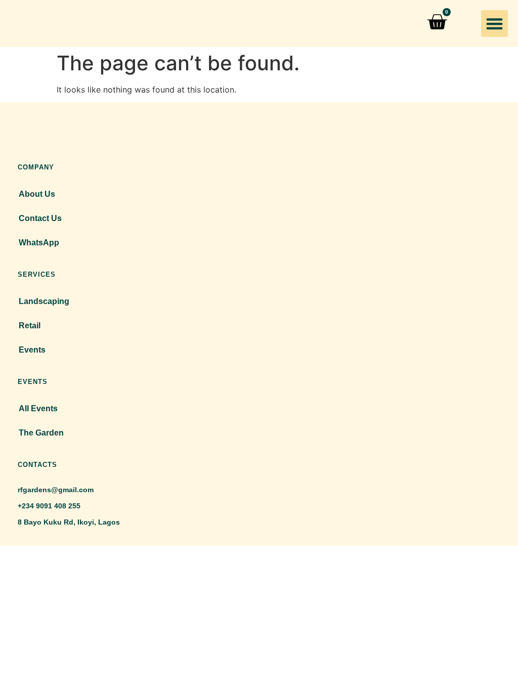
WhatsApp (39, 242)
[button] (494, 23)
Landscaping (44, 301)
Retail (29, 325)
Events (32, 350)
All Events (38, 408)
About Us (37, 194)
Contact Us (40, 218)
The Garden (41, 432)
